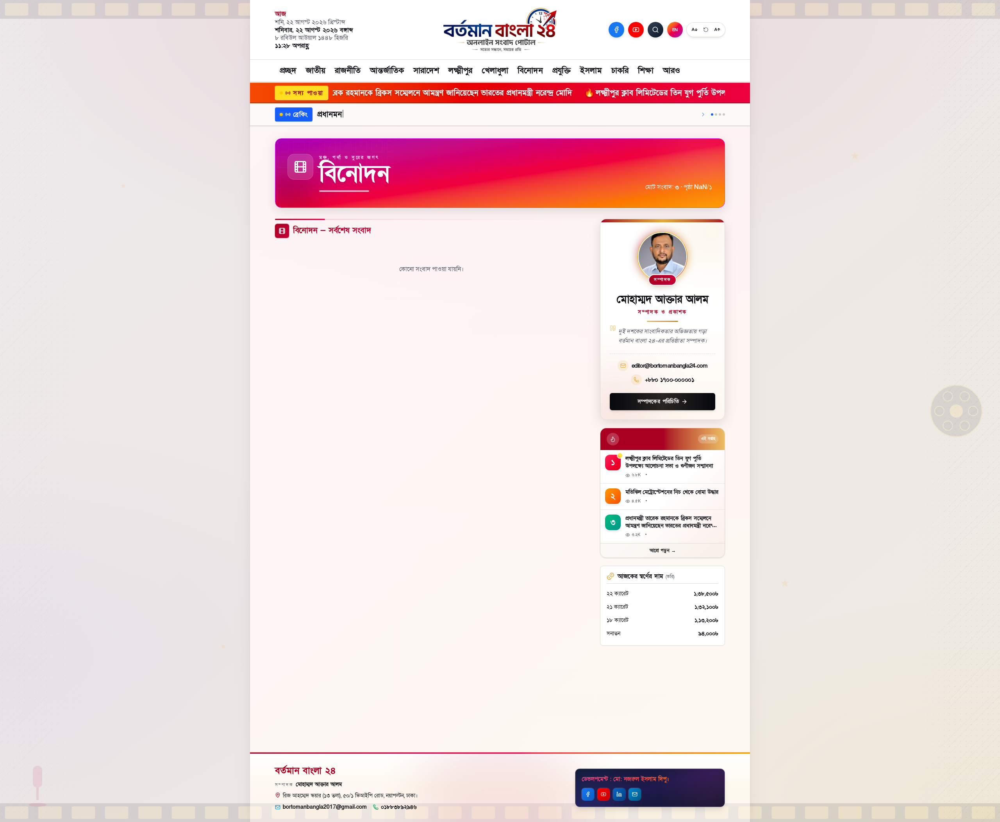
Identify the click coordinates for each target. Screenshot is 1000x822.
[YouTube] (636, 30)
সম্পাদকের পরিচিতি (658, 401)
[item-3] (720, 114)
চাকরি (620, 70)
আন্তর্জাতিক (387, 70)
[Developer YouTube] (603, 794)
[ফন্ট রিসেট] (706, 29)
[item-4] (724, 114)
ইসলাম (591, 70)
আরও (671, 70)
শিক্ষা (646, 70)
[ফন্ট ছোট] (694, 29)
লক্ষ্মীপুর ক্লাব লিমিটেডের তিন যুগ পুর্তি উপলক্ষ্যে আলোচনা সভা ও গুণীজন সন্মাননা (610, 93)
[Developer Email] (635, 794)
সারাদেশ (426, 70)
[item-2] (716, 114)
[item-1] (712, 114)
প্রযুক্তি (561, 70)
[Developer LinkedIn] (619, 794)
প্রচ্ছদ (288, 70)
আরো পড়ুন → (663, 550)
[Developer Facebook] (588, 794)
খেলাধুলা (495, 70)
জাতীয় (315, 70)
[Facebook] (616, 30)
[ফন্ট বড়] (717, 29)
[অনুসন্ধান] (655, 30)
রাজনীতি (348, 70)
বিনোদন (530, 70)
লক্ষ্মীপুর (460, 70)
